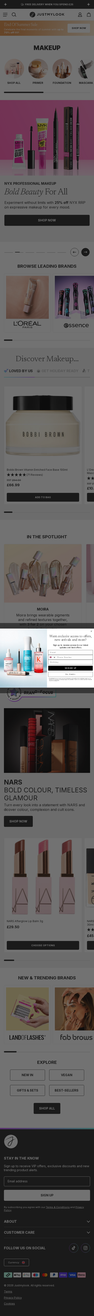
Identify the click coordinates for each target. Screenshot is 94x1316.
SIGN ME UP (70, 668)
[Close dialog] (91, 631)
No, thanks (70, 674)
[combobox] (52, 657)
